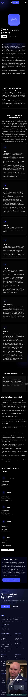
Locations (3, 682)
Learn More (11, 36)
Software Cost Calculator (20, 659)
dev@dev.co (4, 626)
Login (11, 2)
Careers (3, 680)
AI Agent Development (6, 642)
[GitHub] (8, 629)
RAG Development (5, 646)
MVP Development (5, 663)
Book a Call (15, 2)
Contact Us (4, 36)
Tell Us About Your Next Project (11, 580)
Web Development (5, 656)
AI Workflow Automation (6, 648)
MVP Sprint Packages (20, 648)
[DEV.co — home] (2, 2)
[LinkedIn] (2, 629)
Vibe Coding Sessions (19, 646)
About (2, 675)
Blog (16, 656)
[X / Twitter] (5, 629)
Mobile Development (5, 659)
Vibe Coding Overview (20, 635)
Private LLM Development (7, 644)
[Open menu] (25, 2)
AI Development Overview (7, 635)
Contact (3, 684)
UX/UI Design (4, 665)
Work (2, 678)
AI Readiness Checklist (6, 651)
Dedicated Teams (5, 670)
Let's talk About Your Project (7, 549)
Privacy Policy (4, 694)
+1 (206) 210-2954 (5, 624)
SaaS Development (5, 661)
